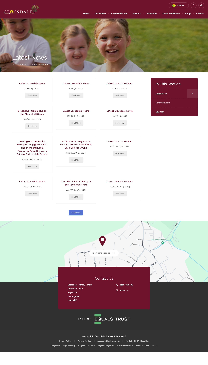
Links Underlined (125, 346)
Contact (200, 13)
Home (86, 13)
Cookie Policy (65, 341)
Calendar (160, 112)
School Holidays (163, 103)
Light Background (106, 346)
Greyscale (55, 346)
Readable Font (142, 346)
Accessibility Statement (109, 341)
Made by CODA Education (138, 341)
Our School (100, 13)
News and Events (171, 13)
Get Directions (106, 254)
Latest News (161, 94)
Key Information (119, 13)
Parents (137, 13)
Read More (32, 96)
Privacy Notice (84, 341)
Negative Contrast (86, 346)
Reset (154, 346)
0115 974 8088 (126, 285)
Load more (76, 213)
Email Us (124, 290)
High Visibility (69, 346)
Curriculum (151, 13)
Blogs (188, 13)
